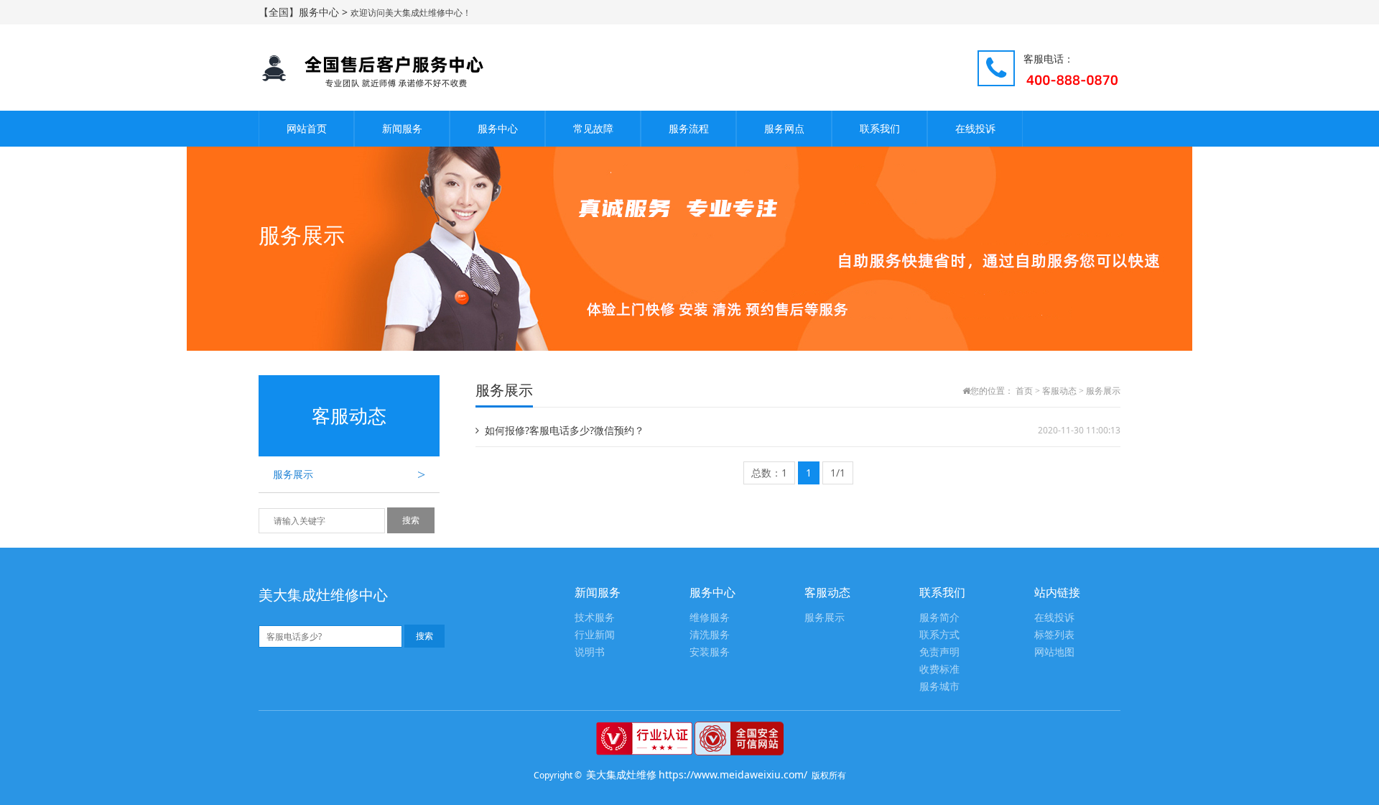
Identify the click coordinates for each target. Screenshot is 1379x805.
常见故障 (593, 128)
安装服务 (710, 652)
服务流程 (689, 128)
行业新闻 (595, 635)
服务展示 (349, 474)
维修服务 (710, 617)
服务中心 (498, 128)
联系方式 (939, 635)
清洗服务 (710, 635)
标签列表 (1054, 635)
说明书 (590, 652)
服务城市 (939, 686)
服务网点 (784, 128)
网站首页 (307, 128)
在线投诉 (975, 128)
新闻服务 (402, 128)
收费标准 (939, 669)
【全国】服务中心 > (304, 12)
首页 (1024, 391)
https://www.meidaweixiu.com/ (733, 774)
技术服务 (595, 617)
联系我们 (880, 128)
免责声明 (939, 652)
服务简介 (939, 617)
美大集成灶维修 (621, 774)
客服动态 (1059, 391)
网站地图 (1054, 652)
